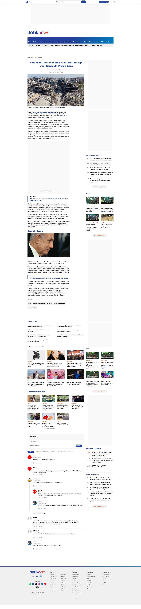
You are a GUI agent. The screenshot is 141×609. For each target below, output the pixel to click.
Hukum (59, 41)
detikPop (63, 590)
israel (29, 303)
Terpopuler (39, 45)
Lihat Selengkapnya (99, 186)
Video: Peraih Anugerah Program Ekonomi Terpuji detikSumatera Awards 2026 (92, 384)
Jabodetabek (42, 41)
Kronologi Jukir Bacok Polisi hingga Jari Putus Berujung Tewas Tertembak (74, 365)
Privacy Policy (90, 586)
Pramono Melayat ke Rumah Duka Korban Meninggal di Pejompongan (101, 159)
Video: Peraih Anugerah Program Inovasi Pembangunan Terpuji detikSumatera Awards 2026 (107, 365)
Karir (88, 578)
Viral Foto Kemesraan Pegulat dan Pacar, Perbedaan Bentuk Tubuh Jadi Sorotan (35, 384)
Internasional (51, 41)
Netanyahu (60, 116)
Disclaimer (89, 588)
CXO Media (104, 584)
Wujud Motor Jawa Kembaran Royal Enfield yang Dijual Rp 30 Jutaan (35, 365)
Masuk (111, 2)
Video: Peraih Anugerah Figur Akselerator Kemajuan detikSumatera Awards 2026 (92, 365)
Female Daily (105, 582)
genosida (49, 303)
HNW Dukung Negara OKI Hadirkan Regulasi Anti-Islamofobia (49, 278)
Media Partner (90, 582)
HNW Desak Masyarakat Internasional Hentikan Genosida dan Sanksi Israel (40, 325)
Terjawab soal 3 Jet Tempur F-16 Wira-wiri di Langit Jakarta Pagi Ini (100, 164)
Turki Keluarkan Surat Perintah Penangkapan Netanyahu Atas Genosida (69, 330)
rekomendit (75, 596)
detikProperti (53, 590)
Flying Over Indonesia (77, 592)
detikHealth (63, 578)
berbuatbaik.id (75, 574)
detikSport (52, 584)
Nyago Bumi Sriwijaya (67, 45)
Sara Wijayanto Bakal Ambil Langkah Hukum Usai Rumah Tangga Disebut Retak (54, 365)
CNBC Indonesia (105, 576)
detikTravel (63, 574)
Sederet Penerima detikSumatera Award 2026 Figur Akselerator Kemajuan (92, 209)
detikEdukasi (53, 576)
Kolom (70, 41)
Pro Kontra (85, 41)
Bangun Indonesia (96, 45)
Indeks (108, 41)
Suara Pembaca (55, 45)
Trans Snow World (76, 584)
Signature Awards (76, 582)
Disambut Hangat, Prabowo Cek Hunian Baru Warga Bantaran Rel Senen (100, 180)
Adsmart (31, 45)
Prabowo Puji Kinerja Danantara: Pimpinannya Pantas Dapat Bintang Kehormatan (102, 454)
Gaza (60, 114)
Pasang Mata (75, 576)
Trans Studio (75, 586)
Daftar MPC (104, 2)
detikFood (63, 576)
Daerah (46, 45)
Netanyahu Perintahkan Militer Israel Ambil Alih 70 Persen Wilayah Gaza (70, 335)
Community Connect (77, 599)
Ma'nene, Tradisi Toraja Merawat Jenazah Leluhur (33, 425)
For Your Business (76, 594)
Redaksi (89, 574)
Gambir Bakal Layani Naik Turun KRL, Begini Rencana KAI (63, 406)
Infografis (92, 41)
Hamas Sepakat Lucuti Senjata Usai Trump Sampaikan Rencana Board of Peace (38, 335)
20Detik (62, 584)
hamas (30, 307)
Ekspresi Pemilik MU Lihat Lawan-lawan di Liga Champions (77, 406)
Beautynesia (104, 580)
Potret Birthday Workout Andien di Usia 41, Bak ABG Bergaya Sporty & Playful (56, 384)
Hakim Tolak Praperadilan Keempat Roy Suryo (100, 466)
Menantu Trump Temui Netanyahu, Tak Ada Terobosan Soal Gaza (39, 340)
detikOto (52, 588)
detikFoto (63, 586)
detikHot (52, 582)
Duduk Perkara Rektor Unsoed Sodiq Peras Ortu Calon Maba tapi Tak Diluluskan (102, 460)
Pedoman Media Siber (92, 576)
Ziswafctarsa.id (76, 590)
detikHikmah (63, 588)
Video (102, 41)
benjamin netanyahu (39, 303)
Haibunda (104, 578)
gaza (35, 307)
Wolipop (63, 580)
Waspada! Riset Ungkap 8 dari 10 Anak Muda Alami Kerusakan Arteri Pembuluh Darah (48, 426)
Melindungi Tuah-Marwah (82, 45)
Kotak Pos (89, 580)
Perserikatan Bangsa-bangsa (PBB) (43, 112)
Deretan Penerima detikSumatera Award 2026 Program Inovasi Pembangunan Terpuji (107, 209)
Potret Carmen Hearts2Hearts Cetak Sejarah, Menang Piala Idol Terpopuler (33, 407)
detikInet (52, 580)
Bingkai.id (74, 588)
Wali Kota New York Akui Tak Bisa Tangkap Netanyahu (39, 330)
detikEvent (74, 580)
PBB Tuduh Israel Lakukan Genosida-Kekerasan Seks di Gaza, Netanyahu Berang (49, 199)
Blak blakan (76, 41)
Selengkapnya (79, 347)
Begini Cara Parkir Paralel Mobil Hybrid (62, 424)
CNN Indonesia (105, 574)
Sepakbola (52, 586)
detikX (64, 41)
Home (30, 41)
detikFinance (53, 578)
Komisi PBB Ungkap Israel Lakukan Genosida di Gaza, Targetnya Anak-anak (69, 325)
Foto (98, 41)
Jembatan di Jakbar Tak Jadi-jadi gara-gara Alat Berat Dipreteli (100, 168)
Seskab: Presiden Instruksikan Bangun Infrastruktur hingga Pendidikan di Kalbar (101, 174)
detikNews (30, 57)
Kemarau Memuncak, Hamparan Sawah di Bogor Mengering (106, 226)
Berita (35, 41)
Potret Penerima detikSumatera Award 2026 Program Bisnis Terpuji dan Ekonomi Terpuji (92, 227)
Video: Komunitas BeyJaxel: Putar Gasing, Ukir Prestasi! (107, 383)
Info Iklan (89, 584)
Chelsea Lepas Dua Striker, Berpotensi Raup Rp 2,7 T (74, 383)
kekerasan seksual (59, 303)
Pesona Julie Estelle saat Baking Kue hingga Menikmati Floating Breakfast (48, 407)
